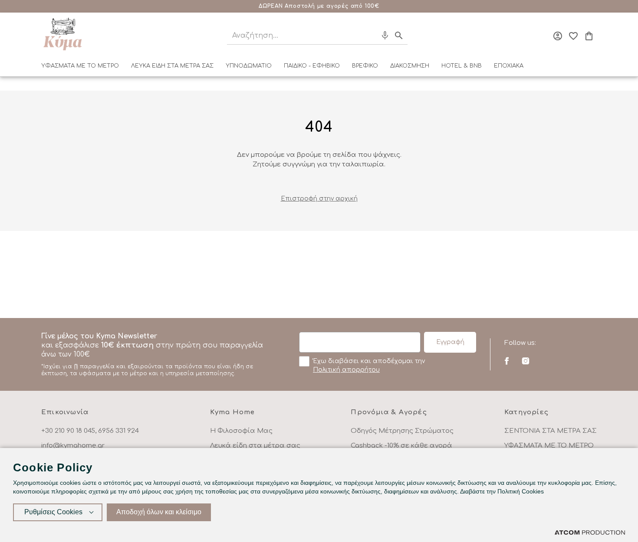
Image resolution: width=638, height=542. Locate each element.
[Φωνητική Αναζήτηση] (385, 35)
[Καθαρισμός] (369, 35)
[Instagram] (525, 361)
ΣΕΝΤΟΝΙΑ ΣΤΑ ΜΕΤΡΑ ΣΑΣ (550, 431)
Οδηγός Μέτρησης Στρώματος (402, 431)
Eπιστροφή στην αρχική (319, 198)
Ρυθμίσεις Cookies (53, 512)
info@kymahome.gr (73, 445)
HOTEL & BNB (461, 66)
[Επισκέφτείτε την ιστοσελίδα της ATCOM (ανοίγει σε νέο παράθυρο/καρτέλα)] (590, 532)
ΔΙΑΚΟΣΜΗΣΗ (409, 66)
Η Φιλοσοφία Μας (241, 431)
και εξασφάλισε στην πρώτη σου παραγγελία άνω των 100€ (152, 354)
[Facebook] (507, 361)
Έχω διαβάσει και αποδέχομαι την (369, 365)
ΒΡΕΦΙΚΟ (365, 66)
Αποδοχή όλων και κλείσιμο (158, 512)
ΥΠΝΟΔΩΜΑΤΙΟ (249, 66)
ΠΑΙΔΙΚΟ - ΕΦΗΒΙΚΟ (312, 66)
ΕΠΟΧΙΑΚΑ (508, 66)
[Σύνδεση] (558, 36)
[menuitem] (80, 67)
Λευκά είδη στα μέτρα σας (255, 445)
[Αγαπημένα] (573, 36)
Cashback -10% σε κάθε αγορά (401, 445)
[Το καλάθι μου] (589, 36)
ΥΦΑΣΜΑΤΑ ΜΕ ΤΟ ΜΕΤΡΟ (80, 66)
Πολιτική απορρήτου (346, 370)
